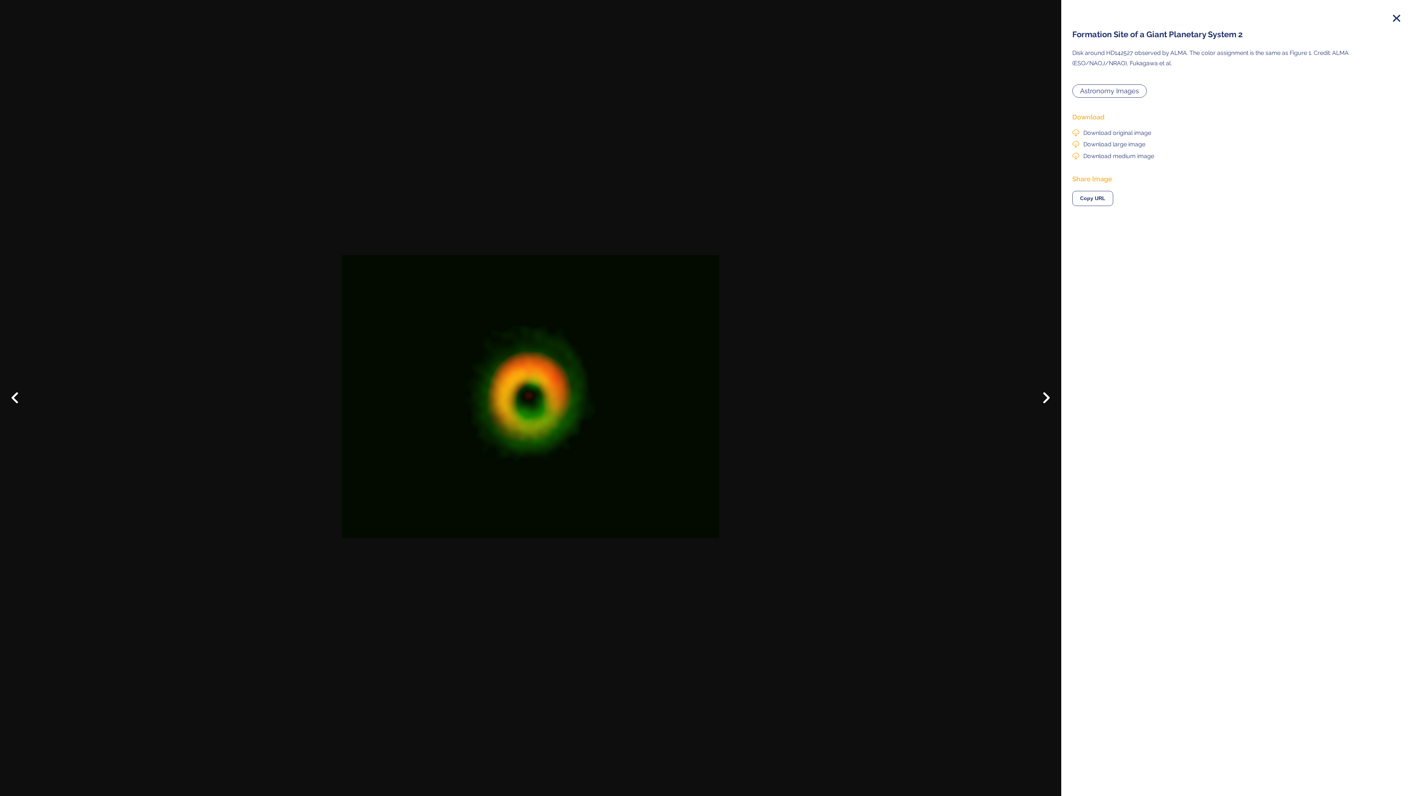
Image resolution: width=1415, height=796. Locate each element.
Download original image (1117, 132)
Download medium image (1118, 156)
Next (1041, 400)
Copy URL (1092, 198)
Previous (20, 392)
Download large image (1114, 144)
